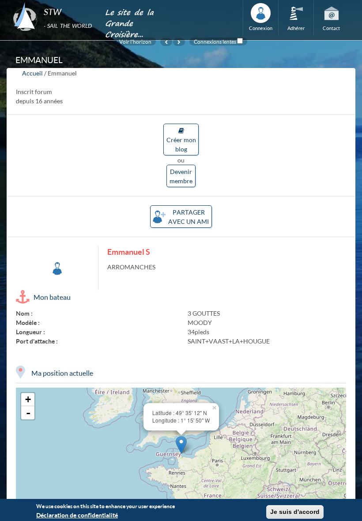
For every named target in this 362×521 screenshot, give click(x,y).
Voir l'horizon (135, 41)
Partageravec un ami (188, 216)
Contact (331, 28)
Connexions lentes (215, 41)
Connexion (260, 28)
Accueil (32, 73)
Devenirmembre (181, 176)
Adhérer (296, 28)
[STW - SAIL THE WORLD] (53, 2)
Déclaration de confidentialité (77, 515)
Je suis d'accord (295, 511)
